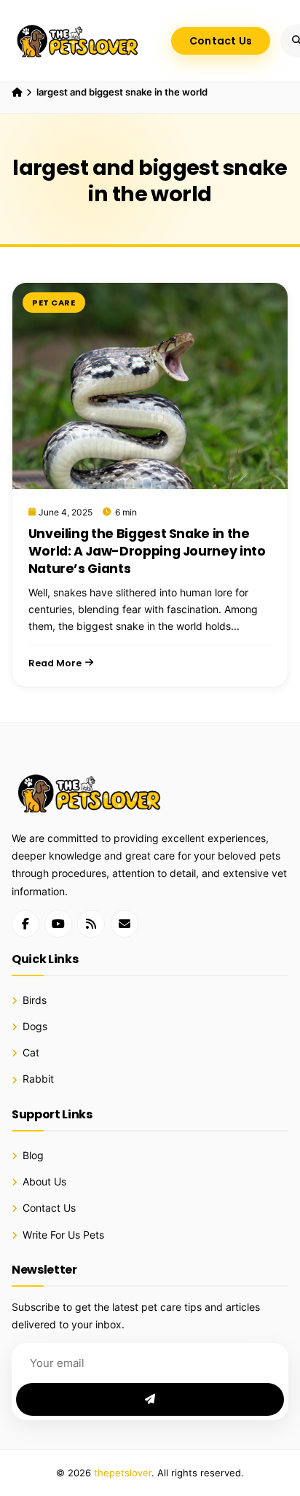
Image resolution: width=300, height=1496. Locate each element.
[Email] (124, 924)
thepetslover (122, 1473)
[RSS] (91, 924)
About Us (44, 1182)
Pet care (53, 302)
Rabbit (38, 1079)
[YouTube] (58, 924)
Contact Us (221, 41)
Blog (33, 1155)
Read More (55, 663)
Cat (31, 1053)
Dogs (35, 1026)
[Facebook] (25, 924)
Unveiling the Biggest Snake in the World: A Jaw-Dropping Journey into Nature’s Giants (147, 551)
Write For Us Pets (63, 1235)
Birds (35, 1000)
